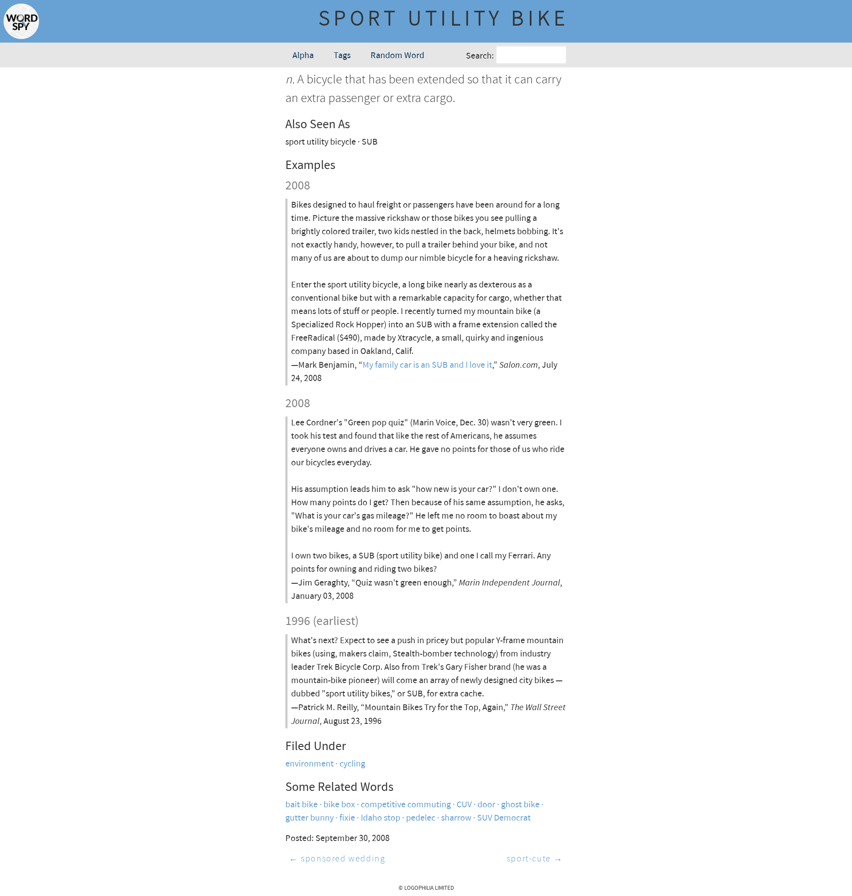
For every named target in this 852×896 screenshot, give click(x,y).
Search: (480, 56)
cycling (352, 764)
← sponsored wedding (337, 859)
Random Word (397, 56)
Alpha (303, 56)
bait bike (301, 805)
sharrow (456, 818)
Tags (342, 56)
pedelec (420, 818)
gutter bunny (309, 818)
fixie (347, 818)
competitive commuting (406, 805)
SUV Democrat (504, 818)
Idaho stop (380, 818)
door (486, 805)
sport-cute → (535, 859)
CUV (464, 805)
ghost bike (520, 805)
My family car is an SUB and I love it (427, 365)
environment (309, 764)
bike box (339, 805)
